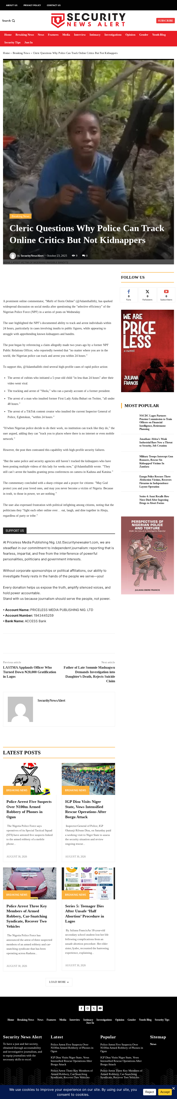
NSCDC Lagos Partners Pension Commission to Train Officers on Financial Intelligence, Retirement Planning (155, 422)
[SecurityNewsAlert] (13, 256)
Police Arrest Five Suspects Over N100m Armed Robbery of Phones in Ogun (72, 1048)
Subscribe (166, 290)
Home (6, 53)
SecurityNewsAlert (32, 255)
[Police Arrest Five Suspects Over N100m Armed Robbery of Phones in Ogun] (29, 779)
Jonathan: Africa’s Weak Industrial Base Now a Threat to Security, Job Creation (155, 442)
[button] (9, 20)
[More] (85, 276)
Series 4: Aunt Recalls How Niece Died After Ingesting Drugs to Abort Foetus (154, 500)
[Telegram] (59, 643)
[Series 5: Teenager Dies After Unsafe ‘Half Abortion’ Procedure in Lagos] (88, 883)
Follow (147, 290)
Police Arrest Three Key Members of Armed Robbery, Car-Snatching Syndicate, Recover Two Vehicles (26, 916)
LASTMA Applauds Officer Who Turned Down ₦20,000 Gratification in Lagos (29, 672)
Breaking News (21, 53)
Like (128, 290)
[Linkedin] (49, 643)
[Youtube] (100, 1008)
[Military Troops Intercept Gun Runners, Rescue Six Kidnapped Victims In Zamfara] (129, 460)
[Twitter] (39, 643)
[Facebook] (29, 643)
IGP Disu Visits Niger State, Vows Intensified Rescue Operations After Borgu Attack (71, 1061)
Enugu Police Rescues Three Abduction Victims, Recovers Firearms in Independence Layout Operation (155, 481)
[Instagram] (87, 1008)
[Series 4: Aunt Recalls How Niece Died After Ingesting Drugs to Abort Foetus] (129, 500)
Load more (57, 982)
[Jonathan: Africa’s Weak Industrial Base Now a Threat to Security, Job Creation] (129, 443)
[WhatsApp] (69, 643)
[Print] (88, 643)
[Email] (78, 643)
